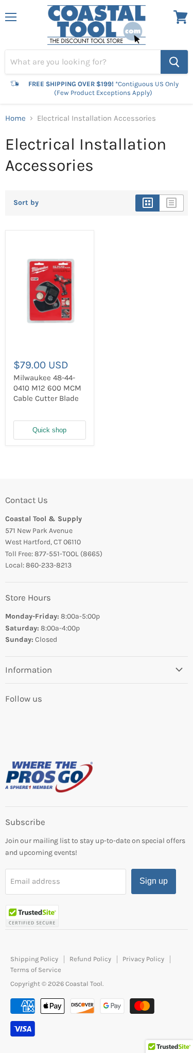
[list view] (172, 203)
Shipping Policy (34, 959)
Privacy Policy (143, 959)
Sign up (153, 881)
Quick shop (49, 430)
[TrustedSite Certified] (32, 916)
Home (15, 118)
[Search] (174, 62)
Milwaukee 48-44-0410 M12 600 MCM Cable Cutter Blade (47, 387)
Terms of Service (35, 970)
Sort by (26, 203)
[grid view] (147, 203)
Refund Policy (90, 959)
